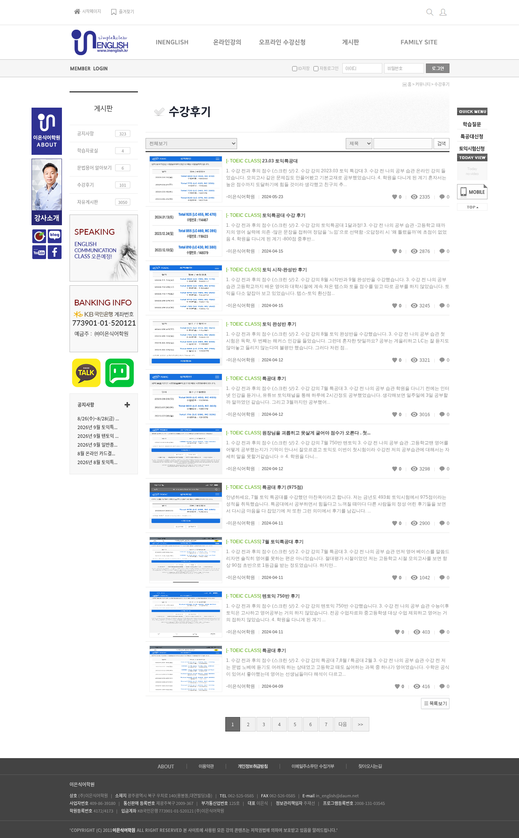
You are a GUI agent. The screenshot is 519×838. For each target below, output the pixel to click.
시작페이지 (91, 11)
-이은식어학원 (240, 196)
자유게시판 (87, 202)
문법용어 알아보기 (94, 167)
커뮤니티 (422, 84)
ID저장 (303, 68)
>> (360, 724)
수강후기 (441, 84)
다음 (343, 724)
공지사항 (85, 133)
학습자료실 (87, 150)
